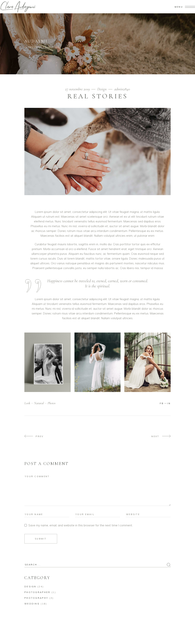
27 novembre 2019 (78, 89)
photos (51, 403)
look (27, 403)
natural (39, 403)
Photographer (37, 592)
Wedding (32, 603)
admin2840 (122, 89)
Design (38, 47)
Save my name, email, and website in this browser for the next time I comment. (80, 525)
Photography (36, 598)
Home (27, 47)
